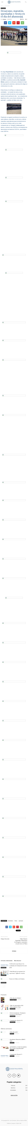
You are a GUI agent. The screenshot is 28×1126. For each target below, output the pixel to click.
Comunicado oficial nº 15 (16, 1020)
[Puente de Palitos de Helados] (5, 980)
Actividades (7, 5)
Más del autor (17, 960)
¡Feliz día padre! (14, 1032)
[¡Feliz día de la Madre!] (2, 1000)
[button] (26, 2)
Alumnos (12, 1042)
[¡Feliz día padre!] (3, 1034)
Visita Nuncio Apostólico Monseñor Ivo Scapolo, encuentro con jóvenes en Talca (20, 941)
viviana (4, 19)
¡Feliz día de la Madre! (15, 998)
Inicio (2, 5)
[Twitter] (18, 1075)
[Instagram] (14, 1075)
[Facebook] (9, 1075)
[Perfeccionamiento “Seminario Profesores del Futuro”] (4, 1015)
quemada (21, 920)
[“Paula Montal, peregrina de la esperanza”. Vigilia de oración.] (5, 973)
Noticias (12, 1033)
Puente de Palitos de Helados (16, 979)
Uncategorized (13, 999)
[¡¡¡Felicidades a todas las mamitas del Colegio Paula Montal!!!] (5, 1047)
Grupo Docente (5, 939)
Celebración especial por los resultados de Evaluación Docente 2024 (18, 965)
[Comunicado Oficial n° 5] (5, 1056)
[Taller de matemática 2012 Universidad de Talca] (5, 1007)
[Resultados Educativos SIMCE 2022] (5, 1041)
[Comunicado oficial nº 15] (5, 1022)
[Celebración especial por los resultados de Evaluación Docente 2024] (5, 965)
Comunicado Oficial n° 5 (16, 1054)
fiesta (16, 920)
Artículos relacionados (7, 960)
